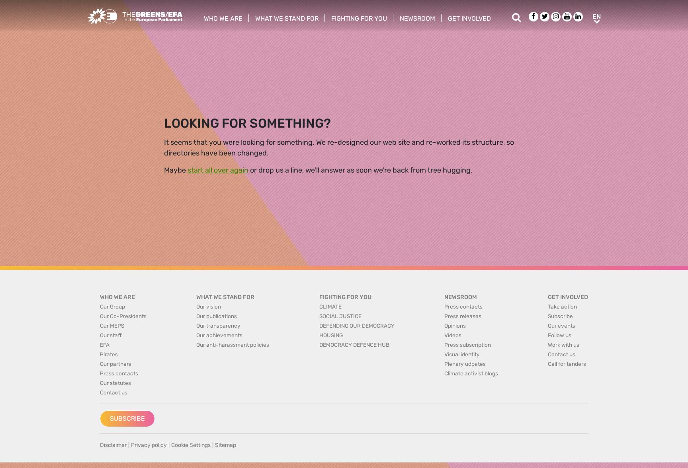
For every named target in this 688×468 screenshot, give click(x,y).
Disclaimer (113, 445)
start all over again (218, 170)
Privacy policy (149, 445)
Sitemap (225, 445)
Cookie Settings (191, 445)
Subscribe (127, 418)
